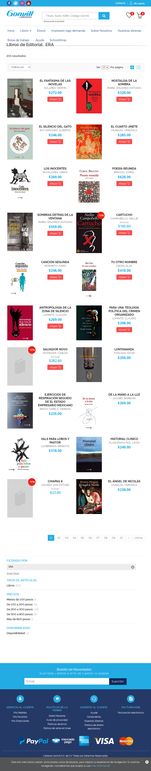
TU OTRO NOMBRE (124, 262)
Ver (98, 67)
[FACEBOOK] (9, 3)
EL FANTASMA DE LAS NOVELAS (55, 82)
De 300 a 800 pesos (22, 614)
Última (138, 537)
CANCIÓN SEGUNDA (55, 262)
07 (97, 537)
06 (90, 537)
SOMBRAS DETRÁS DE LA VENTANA (55, 216)
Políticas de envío (57, 724)
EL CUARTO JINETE (124, 126)
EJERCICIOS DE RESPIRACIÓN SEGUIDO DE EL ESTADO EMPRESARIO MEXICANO (55, 400)
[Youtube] (28, 3)
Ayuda (94, 712)
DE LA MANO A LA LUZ (124, 394)
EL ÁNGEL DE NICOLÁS (124, 481)
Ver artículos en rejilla (132, 68)
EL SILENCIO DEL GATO (55, 126)
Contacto (120, 3)
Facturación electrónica (131, 712)
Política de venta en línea (57, 728)
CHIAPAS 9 (55, 481)
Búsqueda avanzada (53, 21)
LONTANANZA (124, 349)
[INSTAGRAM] (22, 3)
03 (66, 537)
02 (58, 537)
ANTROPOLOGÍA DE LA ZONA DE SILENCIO (55, 309)
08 (105, 537)
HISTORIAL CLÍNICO (124, 439)
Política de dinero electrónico (94, 727)
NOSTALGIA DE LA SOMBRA (124, 82)
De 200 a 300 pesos (23, 609)
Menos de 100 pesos (22, 599)
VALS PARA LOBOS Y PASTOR (55, 440)
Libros (24, 30)
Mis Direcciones (20, 721)
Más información (101, 766)
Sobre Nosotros (57, 715)
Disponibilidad (18, 633)
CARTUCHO (124, 215)
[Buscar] (104, 15)
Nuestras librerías (93, 721)
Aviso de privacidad (57, 720)
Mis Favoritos (20, 716)
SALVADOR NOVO (55, 349)
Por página (116, 67)
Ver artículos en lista (138, 68)
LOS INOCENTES (55, 168)
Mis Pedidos (20, 712)
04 (74, 537)
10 (121, 537)
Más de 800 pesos (20, 619)
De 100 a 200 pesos (22, 604)
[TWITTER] (15, 3)
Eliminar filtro (132, 567)
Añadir (54, 99)
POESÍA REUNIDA (124, 168)
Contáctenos (94, 716)
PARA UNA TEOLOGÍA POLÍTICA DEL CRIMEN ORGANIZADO (124, 311)
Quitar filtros (13, 573)
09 (113, 537)
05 (82, 537)
